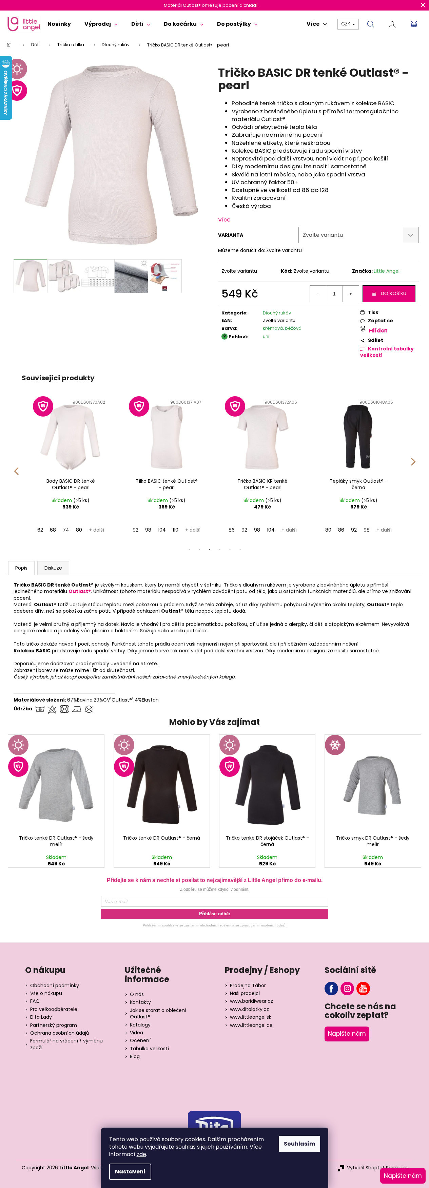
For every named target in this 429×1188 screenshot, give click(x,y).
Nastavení (130, 1171)
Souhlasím (299, 1144)
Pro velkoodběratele (53, 1009)
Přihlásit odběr (214, 913)
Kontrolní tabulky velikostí (387, 352)
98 (148, 529)
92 (135, 529)
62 (40, 529)
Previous (16, 466)
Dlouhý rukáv (277, 313)
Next (413, 466)
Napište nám (347, 1034)
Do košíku (393, 293)
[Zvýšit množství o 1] (351, 294)
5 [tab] (230, 549)
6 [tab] (240, 549)
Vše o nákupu (46, 993)
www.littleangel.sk (250, 1017)
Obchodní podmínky (54, 985)
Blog (135, 1056)
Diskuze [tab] (53, 567)
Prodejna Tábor (248, 985)
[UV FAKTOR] (71, 435)
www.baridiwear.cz (251, 1001)
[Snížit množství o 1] (318, 294)
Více (224, 219)
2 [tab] (199, 549)
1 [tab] (189, 549)
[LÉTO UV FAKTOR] (56, 783)
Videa (136, 1033)
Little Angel (386, 271)
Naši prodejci (245, 993)
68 (53, 529)
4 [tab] (219, 549)
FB (331, 988)
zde (141, 1154)
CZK (346, 23)
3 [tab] (209, 549)
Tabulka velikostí (149, 1049)
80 (79, 529)
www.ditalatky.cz (249, 1009)
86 (232, 529)
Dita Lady (41, 1017)
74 (66, 529)
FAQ (35, 1001)
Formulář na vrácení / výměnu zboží (66, 1044)
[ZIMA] (373, 783)
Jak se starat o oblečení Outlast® (158, 1013)
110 (175, 529)
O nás (137, 994)
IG (347, 988)
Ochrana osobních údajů (59, 1033)
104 (162, 529)
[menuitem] (59, 24)
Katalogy (140, 1025)
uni (266, 336)
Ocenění (140, 1040)
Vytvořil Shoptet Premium (377, 1168)
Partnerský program (53, 1025)
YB (363, 988)
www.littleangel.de (251, 1025)
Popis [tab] (21, 567)
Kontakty (140, 1002)
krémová (273, 328)
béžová (293, 328)
